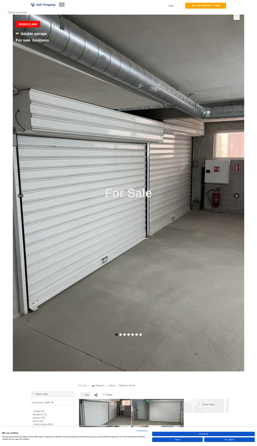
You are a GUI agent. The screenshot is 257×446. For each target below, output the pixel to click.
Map (87, 395)
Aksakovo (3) (40, 414)
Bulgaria (99, 385)
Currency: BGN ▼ (43, 402)
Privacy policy (142, 431)
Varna (112, 385)
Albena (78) (39, 418)
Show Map (41, 394)
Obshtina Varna (127, 385)
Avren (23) (38, 421)
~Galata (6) (38, 411)
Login (171, 5)
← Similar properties (16, 12)
